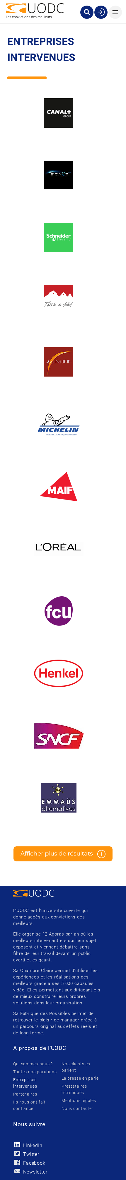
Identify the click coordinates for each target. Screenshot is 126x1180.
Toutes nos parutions (35, 1071)
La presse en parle (80, 1078)
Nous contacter (77, 1108)
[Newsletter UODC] (17, 1171)
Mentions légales (79, 1100)
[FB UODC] (17, 1162)
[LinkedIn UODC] (17, 1144)
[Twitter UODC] (17, 1153)
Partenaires (25, 1094)
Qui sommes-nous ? (33, 1063)
